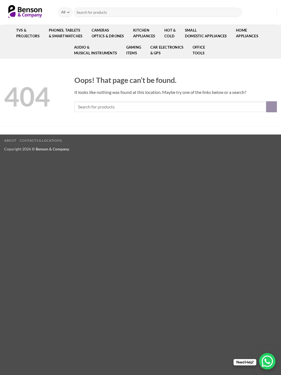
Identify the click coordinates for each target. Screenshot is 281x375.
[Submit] (236, 12)
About (10, 140)
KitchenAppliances (144, 33)
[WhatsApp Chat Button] (267, 361)
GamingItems (133, 50)
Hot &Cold (170, 33)
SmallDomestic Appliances (206, 33)
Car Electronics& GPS (167, 50)
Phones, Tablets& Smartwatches (66, 33)
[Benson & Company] (27, 12)
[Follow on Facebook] (247, 12)
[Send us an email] (262, 12)
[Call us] (269, 12)
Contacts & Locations (41, 140)
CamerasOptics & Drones (108, 33)
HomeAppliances (247, 33)
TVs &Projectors (28, 33)
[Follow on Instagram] (254, 12)
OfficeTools (199, 50)
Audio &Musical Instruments (95, 50)
